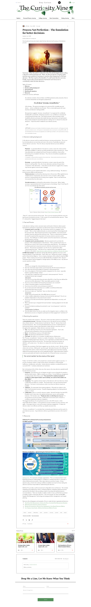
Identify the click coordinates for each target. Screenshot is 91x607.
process (56, 512)
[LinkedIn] (59, 2)
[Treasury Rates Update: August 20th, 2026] (45, 538)
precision (46, 512)
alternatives (35, 512)
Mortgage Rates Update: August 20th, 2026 (24, 546)
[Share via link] (32, 520)
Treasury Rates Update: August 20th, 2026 (44, 546)
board (65, 512)
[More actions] (67, 26)
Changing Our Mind (27, 515)
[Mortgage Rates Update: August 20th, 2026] (25, 538)
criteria (24, 512)
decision (29, 512)
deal (61, 512)
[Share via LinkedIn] (29, 520)
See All (73, 530)
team (41, 512)
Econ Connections (35, 515)
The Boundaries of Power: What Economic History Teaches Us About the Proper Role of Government (65, 546)
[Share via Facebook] (23, 520)
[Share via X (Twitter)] (26, 520)
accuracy (51, 512)
